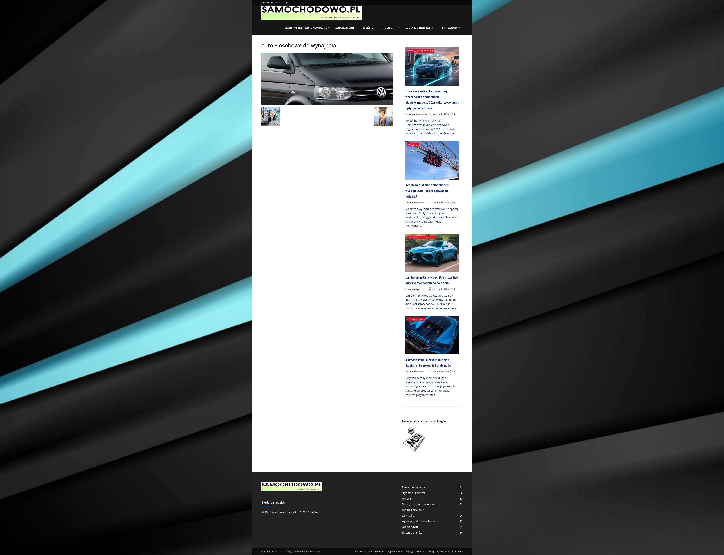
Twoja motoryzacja (418, 28)
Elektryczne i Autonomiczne (306, 28)
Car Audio (449, 28)
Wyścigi (368, 28)
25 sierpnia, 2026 (440, 202)
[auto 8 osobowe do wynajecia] (327, 103)
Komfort (389, 28)
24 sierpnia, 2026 (440, 114)
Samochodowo (416, 114)
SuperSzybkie (344, 28)
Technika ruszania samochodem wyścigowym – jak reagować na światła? (427, 190)
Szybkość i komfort (421, 237)
